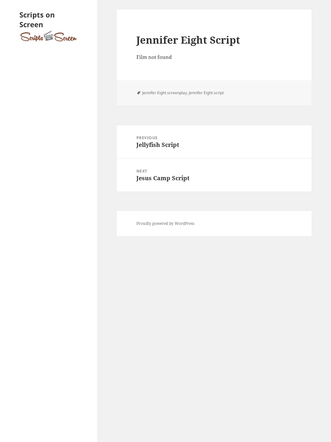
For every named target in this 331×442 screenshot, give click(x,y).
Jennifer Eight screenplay (164, 92)
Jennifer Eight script (206, 92)
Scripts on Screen (37, 19)
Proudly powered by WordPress (165, 223)
